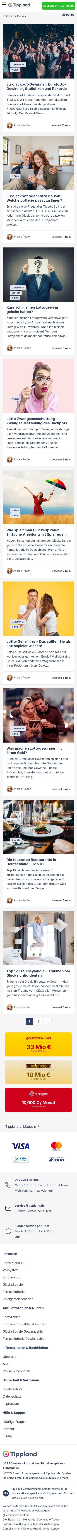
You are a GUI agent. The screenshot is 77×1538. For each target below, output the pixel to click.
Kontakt (8, 1429)
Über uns (9, 1357)
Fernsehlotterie (14, 1292)
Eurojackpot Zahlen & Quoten (24, 1324)
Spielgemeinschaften (18, 1299)
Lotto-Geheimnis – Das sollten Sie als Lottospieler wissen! (38, 643)
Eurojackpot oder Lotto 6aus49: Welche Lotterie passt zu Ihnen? (34, 198)
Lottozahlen (11, 1317)
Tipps (15, 298)
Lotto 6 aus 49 (14, 1263)
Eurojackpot (12, 1277)
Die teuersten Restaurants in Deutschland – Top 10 (31, 862)
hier (41, 1498)
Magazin (29, 1126)
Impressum (11, 1404)
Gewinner (18, 64)
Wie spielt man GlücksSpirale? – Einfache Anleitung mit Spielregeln (36, 532)
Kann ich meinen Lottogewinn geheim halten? (32, 309)
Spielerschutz (13, 1389)
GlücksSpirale (13, 1284)
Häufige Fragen (14, 1422)
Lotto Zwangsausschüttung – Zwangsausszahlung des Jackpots (36, 421)
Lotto (16, 292)
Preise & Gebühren (16, 1371)
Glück (16, 840)
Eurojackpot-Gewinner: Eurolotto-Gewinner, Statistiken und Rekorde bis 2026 (36, 88)
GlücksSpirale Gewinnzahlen (23, 1331)
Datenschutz (12, 1396)
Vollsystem (11, 1270)
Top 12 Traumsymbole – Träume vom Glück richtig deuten (38, 973)
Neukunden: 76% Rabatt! (58, 5)
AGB (6, 1364)
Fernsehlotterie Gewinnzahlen (24, 1339)
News (15, 69)
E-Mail (7, 1436)
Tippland (11, 1126)
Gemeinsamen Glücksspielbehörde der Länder (31, 1528)
